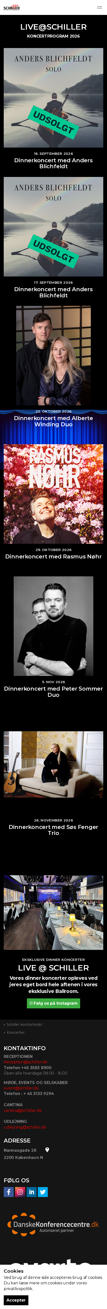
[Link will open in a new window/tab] (9, 1192)
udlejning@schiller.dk (25, 1127)
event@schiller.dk (21, 1088)
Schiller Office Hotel (12, 7)
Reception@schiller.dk (26, 1062)
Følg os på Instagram (55, 1003)
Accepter (16, 1300)
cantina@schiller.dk (23, 1110)
